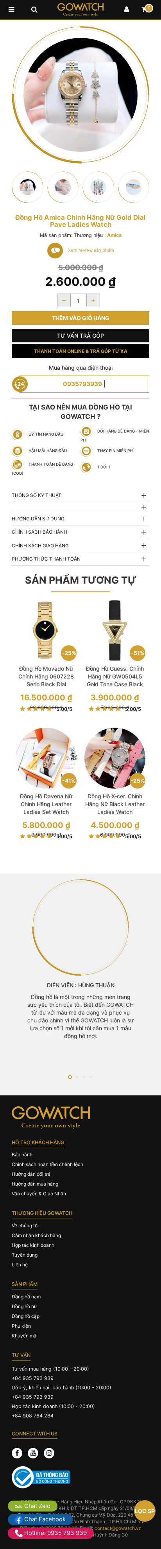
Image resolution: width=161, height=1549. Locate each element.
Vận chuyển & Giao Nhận (39, 1193)
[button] (70, 1077)
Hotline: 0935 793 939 (55, 1533)
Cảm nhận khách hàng (36, 1235)
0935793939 (82, 384)
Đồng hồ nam (26, 1297)
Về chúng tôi (25, 1226)
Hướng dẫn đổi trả (31, 1174)
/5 (64, 709)
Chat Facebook (44, 1519)
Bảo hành (22, 1154)
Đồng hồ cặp (25, 1316)
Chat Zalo (36, 1506)
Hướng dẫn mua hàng (35, 1184)
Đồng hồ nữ (24, 1306)
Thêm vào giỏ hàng (80, 318)
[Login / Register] (126, 9)
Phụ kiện (21, 1326)
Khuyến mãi (25, 1336)
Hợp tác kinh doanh (33, 1245)
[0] (144, 9)
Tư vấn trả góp (80, 335)
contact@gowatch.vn (118, 1528)
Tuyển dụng (25, 1255)
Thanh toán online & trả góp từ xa (80, 351)
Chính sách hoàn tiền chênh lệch (47, 1164)
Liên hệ (20, 1265)
